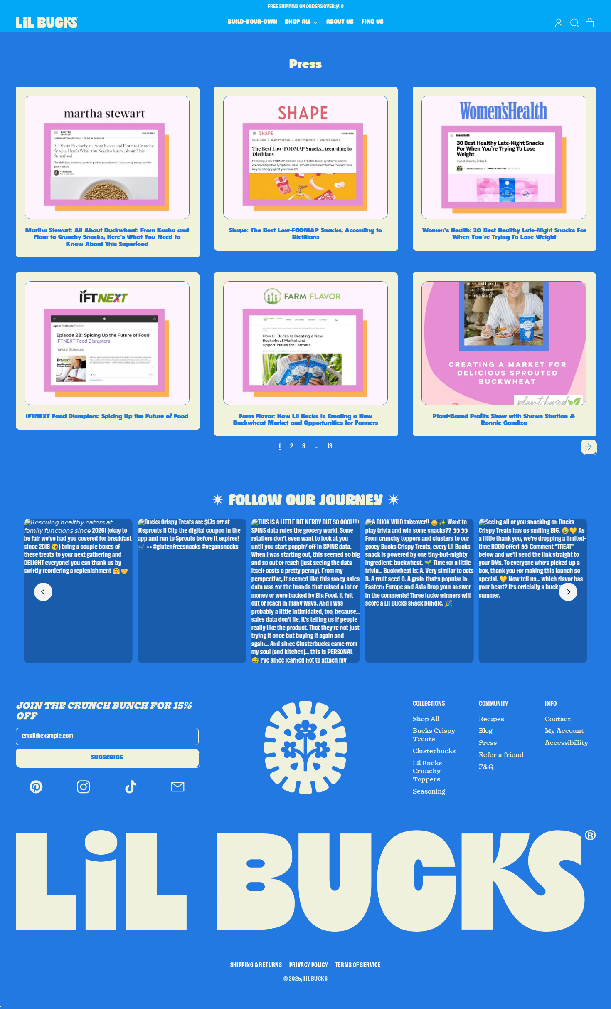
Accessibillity (566, 743)
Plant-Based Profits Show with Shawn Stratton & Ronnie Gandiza (504, 420)
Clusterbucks (434, 751)
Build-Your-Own (252, 23)
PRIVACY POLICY (308, 965)
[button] (574, 22)
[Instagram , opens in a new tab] (83, 792)
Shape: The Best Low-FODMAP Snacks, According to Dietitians (305, 234)
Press (488, 743)
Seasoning (429, 791)
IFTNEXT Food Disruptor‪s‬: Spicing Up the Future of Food (107, 416)
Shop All (426, 719)
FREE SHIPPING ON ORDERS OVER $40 (306, 7)
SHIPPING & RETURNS (256, 965)
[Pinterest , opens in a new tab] (36, 792)
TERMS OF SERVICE (358, 965)
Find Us (373, 23)
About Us (340, 23)
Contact (558, 719)
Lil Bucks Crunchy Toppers (427, 771)
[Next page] (588, 447)
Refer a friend (501, 755)
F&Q (486, 767)
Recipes (491, 719)
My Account (564, 731)
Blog (485, 731)
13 (330, 446)
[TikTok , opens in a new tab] (131, 792)
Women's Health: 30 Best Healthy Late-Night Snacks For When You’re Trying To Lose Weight (504, 234)
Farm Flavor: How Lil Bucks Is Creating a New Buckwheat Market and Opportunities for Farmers (305, 420)
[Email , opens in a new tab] (178, 792)
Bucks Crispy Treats (434, 735)
